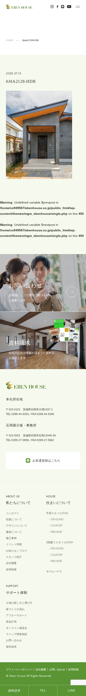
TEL (43, 690)
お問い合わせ (14, 640)
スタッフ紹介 (14, 556)
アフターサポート (16, 615)
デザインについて (16, 525)
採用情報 (11, 569)
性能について (14, 519)
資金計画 (11, 621)
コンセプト (12, 513)
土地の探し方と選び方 (19, 602)
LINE (71, 690)
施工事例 (11, 538)
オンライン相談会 (16, 628)
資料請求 (11, 646)
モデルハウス (54, 571)
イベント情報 (14, 544)
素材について (14, 532)
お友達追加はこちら (46, 460)
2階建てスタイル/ (59, 542)
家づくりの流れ (15, 609)
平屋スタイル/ (57, 513)
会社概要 (11, 563)
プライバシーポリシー (19, 669)
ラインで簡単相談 (16, 634)
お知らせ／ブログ (16, 550)
